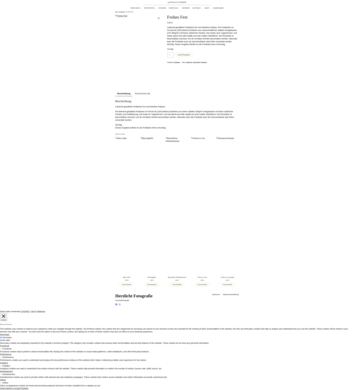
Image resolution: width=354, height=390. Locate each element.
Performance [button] (5, 354)
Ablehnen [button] (41, 311)
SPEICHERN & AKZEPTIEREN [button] (14, 388)
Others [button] (3, 380)
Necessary (7, 337)
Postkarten (122, 12)
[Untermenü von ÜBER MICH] (140, 8)
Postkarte (204, 62)
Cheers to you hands (227, 277)
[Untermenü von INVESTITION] (155, 8)
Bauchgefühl (152, 277)
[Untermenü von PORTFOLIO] (178, 8)
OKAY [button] (33, 311)
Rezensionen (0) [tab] (142, 93)
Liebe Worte (196, 62)
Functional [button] (4, 346)
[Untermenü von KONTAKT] (201, 8)
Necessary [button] (4, 334)
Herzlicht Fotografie (133, 295)
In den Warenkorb (184, 55)
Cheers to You (202, 277)
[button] (158, 18)
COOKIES (25, 311)
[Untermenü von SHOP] (209, 8)
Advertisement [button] (6, 371)
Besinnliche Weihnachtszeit (177, 277)
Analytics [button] (4, 363)
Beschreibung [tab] (123, 93)
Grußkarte (189, 62)
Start (116, 12)
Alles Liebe (126, 277)
